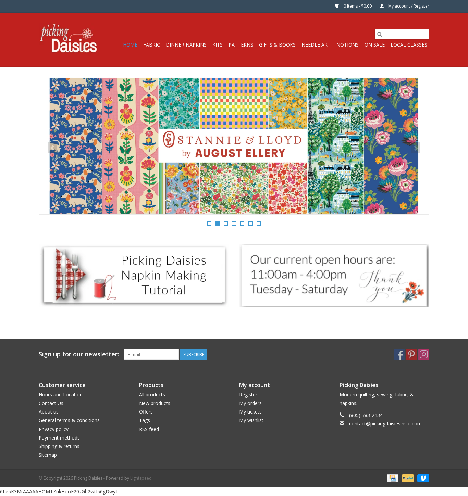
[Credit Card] (391, 478)
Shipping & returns (59, 446)
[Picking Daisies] (69, 39)
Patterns (241, 44)
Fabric (151, 44)
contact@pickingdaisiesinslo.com (385, 423)
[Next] (415, 147)
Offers (146, 411)
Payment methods (59, 437)
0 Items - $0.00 (358, 6)
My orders (250, 403)
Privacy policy (54, 429)
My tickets (250, 411)
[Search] (379, 34)
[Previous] (52, 147)
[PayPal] (407, 478)
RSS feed (149, 429)
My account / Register (408, 6)
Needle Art (316, 44)
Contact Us (51, 403)
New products (154, 403)
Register (248, 394)
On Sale (375, 44)
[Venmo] (422, 478)
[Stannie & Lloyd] (234, 145)
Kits (217, 44)
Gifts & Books (277, 44)
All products (152, 394)
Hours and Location (61, 394)
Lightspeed (141, 478)
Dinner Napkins (186, 44)
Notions (347, 44)
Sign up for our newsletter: (79, 354)
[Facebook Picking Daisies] (399, 354)
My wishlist (251, 420)
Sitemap (48, 455)
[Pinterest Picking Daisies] (411, 354)
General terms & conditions (69, 420)
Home (130, 44)
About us (49, 411)
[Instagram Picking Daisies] (423, 354)
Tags (144, 420)
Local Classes (409, 44)
